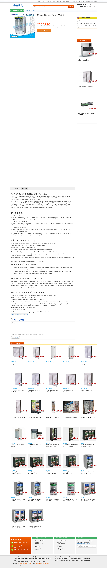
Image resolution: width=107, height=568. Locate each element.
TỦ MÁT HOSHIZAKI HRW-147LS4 (34, 390)
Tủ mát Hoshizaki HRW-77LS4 (53, 363)
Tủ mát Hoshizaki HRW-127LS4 (85, 86)
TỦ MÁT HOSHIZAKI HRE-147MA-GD (52, 390)
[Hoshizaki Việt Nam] (18, 5)
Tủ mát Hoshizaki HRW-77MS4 (70, 363)
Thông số (16, 188)
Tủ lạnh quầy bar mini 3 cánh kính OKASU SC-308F (35, 472)
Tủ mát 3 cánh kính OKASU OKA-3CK (17, 445)
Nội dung (13, 323)
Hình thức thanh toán (49, 1)
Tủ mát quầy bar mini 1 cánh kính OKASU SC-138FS (35, 499)
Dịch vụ (75, 1)
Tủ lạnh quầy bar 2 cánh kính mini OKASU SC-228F (53, 472)
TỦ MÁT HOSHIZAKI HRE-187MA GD (69, 390)
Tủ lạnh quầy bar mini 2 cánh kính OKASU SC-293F (53, 445)
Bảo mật (59, 1)
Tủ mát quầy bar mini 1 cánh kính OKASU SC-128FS (18, 499)
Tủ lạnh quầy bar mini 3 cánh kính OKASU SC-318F (18, 472)
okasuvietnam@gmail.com (83, 543)
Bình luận (24, 188)
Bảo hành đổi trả (67, 1)
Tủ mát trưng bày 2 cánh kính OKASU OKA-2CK (88, 418)
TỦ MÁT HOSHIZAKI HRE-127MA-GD (87, 390)
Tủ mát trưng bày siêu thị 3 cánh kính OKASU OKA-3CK (70, 418)
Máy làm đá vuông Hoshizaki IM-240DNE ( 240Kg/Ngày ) (86, 59)
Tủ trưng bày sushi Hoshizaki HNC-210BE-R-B (86, 114)
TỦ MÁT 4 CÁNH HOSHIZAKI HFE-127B (87, 363)
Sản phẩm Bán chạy (84, 40)
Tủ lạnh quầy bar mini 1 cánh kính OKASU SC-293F (70, 445)
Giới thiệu (81, 1)
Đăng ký (93, 546)
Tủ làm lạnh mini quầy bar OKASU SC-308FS (34, 527)
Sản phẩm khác (16, 343)
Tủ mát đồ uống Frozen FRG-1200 (20, 314)
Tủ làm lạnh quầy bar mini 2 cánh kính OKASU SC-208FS (88, 499)
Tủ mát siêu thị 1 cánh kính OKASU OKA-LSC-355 (52, 418)
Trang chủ (39, 1)
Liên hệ (95, 1)
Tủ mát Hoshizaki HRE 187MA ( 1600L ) (18, 363)
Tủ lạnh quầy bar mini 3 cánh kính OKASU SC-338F (88, 445)
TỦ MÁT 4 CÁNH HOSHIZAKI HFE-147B (17, 390)
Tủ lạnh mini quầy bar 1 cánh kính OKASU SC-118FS (88, 472)
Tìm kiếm (71, 6)
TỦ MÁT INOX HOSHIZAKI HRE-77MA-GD (18, 418)
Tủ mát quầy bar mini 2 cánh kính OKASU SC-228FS (18, 527)
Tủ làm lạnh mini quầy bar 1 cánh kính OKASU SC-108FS (53, 499)
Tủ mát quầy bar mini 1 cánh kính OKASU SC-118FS (70, 499)
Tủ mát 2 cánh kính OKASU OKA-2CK (34, 445)
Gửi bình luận (15, 337)
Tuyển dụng (89, 1)
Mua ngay (44, 31)
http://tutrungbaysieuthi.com (24, 563)
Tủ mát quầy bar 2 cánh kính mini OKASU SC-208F (70, 472)
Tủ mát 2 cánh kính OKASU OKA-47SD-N (34, 418)
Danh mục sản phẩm (17, 10)
